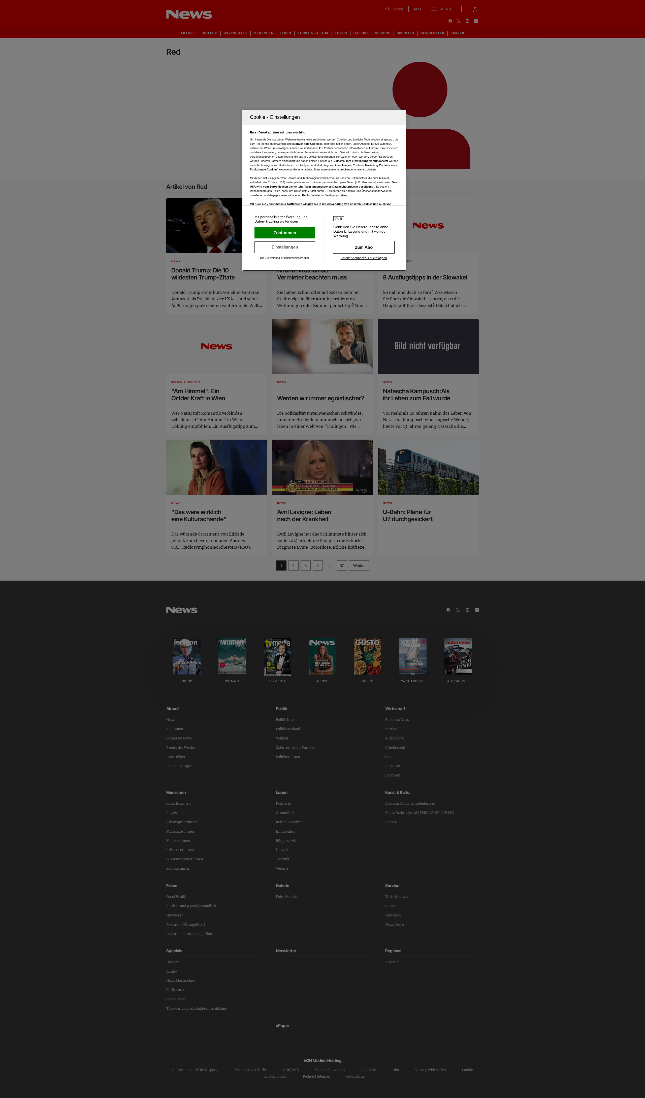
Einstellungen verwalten (284, 247)
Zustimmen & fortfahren (284, 232)
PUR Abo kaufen (363, 247)
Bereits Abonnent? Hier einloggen (364, 258)
